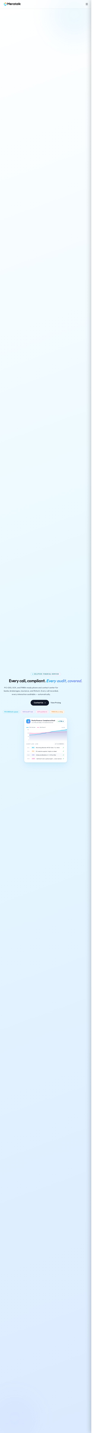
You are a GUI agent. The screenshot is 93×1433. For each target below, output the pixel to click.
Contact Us (38, 703)
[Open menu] (86, 4)
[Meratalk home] (12, 4)
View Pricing (56, 703)
